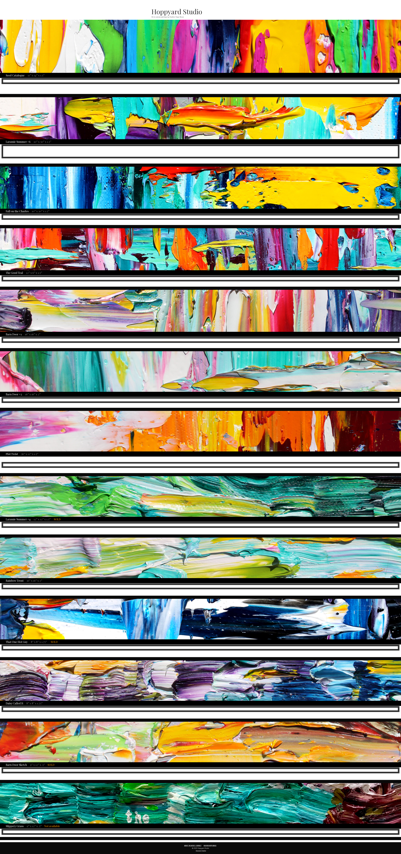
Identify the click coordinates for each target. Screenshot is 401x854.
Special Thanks (201, 850)
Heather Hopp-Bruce (210, 845)
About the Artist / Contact (192, 845)
